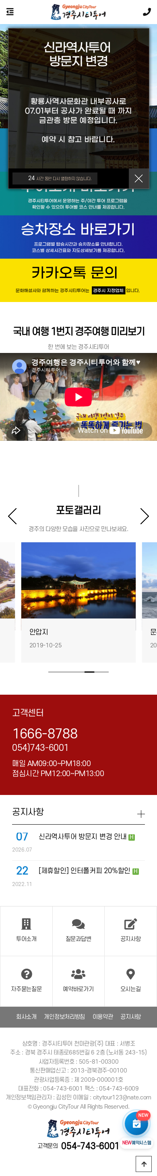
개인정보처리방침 (64, 1017)
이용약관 (103, 1017)
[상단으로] (144, 1164)
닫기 (139, 178)
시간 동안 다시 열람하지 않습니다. (60, 178)
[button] (141, 516)
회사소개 (26, 1017)
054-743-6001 (90, 1146)
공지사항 (130, 1017)
